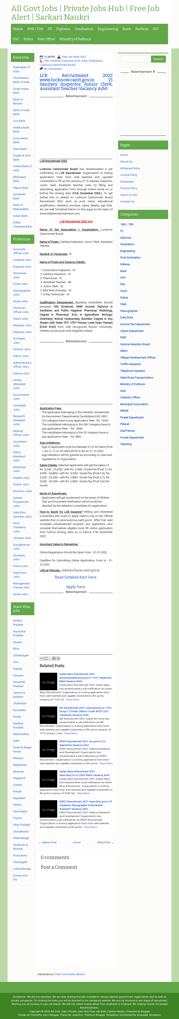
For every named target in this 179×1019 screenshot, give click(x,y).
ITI (50, 29)
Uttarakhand (21, 831)
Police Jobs (20, 566)
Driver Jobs (20, 283)
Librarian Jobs (22, 538)
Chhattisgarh (21, 655)
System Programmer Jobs (21, 502)
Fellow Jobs (21, 356)
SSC (156, 29)
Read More (72, 699)
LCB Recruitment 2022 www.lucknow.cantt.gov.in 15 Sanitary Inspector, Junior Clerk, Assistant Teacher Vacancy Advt (76, 82)
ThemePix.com (39, 1014)
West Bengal (21, 838)
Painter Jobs (21, 484)
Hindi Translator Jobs (19, 527)
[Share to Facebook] (54, 658)
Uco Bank (19, 120)
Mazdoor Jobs (22, 491)
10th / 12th (35, 29)
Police (28, 39)
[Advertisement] (149, 104)
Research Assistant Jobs (19, 420)
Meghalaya (20, 764)
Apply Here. (76, 586)
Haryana (18, 675)
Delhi (16, 740)
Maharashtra (21, 734)
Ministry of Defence (75, 39)
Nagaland (19, 778)
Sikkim (17, 804)
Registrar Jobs (22, 332)
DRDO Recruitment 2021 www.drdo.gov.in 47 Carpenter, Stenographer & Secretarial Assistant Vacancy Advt (85, 805)
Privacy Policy (128, 188)
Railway (141, 29)
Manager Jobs (22, 325)
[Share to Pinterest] (58, 658)
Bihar (16, 648)
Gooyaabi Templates (149, 1014)
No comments (53, 68)
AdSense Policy (130, 168)
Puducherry (20, 855)
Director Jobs (21, 349)
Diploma (63, 29)
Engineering (108, 29)
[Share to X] (50, 658)
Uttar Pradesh (21, 824)
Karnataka (19, 710)
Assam (17, 642)
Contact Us (127, 201)
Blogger (145, 1011)
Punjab (17, 791)
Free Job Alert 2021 (74, 56)
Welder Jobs (21, 477)
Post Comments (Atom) (70, 974)
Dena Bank (20, 149)
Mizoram (18, 771)
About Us (126, 161)
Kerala (17, 716)
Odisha (17, 784)
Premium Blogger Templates (101, 1014)
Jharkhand (19, 703)
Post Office (46, 39)
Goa (15, 662)
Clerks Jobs (20, 318)
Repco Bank (20, 187)
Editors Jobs (21, 373)
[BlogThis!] (46, 658)
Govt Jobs (80, 60)
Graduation (84, 29)
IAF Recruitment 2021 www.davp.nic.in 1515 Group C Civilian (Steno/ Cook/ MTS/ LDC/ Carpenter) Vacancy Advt (85, 711)
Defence (55, 60)
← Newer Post (48, 842)
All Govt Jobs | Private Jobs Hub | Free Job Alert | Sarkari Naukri (85, 13)
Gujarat (17, 668)
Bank (127, 29)
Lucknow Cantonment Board (58, 64)
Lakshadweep (22, 868)
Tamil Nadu (20, 811)
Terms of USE (128, 195)
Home (18, 29)
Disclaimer (127, 181)
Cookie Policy (128, 175)
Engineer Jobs (22, 266)
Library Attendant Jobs (19, 384)
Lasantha (77, 1014)
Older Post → (105, 842)
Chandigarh (20, 862)
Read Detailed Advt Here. (76, 577)
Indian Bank (20, 215)
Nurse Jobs (20, 301)
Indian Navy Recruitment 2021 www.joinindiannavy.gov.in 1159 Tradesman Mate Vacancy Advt (85, 678)
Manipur (18, 758)
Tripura (17, 818)
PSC (16, 39)
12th (46, 60)
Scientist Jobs (22, 260)
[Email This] (42, 658)
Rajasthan (19, 798)
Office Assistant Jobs (19, 456)
